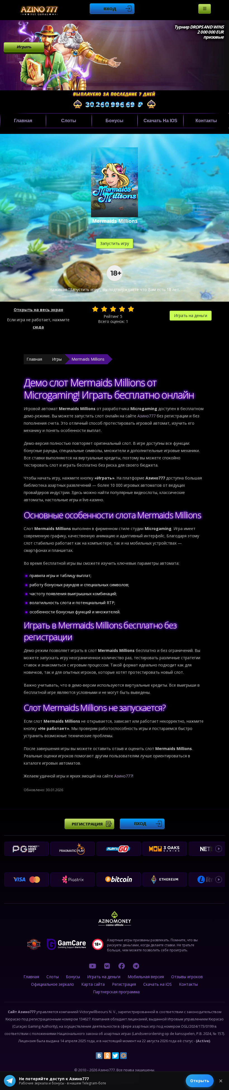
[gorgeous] (131, 309)
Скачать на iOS (160, 120)
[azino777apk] (136, 966)
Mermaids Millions (87, 359)
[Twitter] (115, 1055)
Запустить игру (114, 243)
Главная (23, 120)
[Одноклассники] (107, 1055)
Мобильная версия (146, 976)
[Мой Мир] (123, 1055)
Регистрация (87, 824)
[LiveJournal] (131, 1055)
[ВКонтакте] (99, 1055)
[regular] (113, 309)
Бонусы (114, 120)
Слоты (68, 120)
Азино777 (146, 415)
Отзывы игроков (187, 976)
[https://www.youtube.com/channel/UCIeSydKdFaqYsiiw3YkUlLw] (92, 966)
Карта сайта (93, 984)
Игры (57, 359)
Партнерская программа (116, 991)
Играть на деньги (190, 315)
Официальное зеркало (52, 984)
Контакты (206, 120)
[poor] (104, 309)
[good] (122, 309)
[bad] (95, 309)
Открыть (199, 1080)
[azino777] (107, 966)
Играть (23, 46)
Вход (110, 8)
